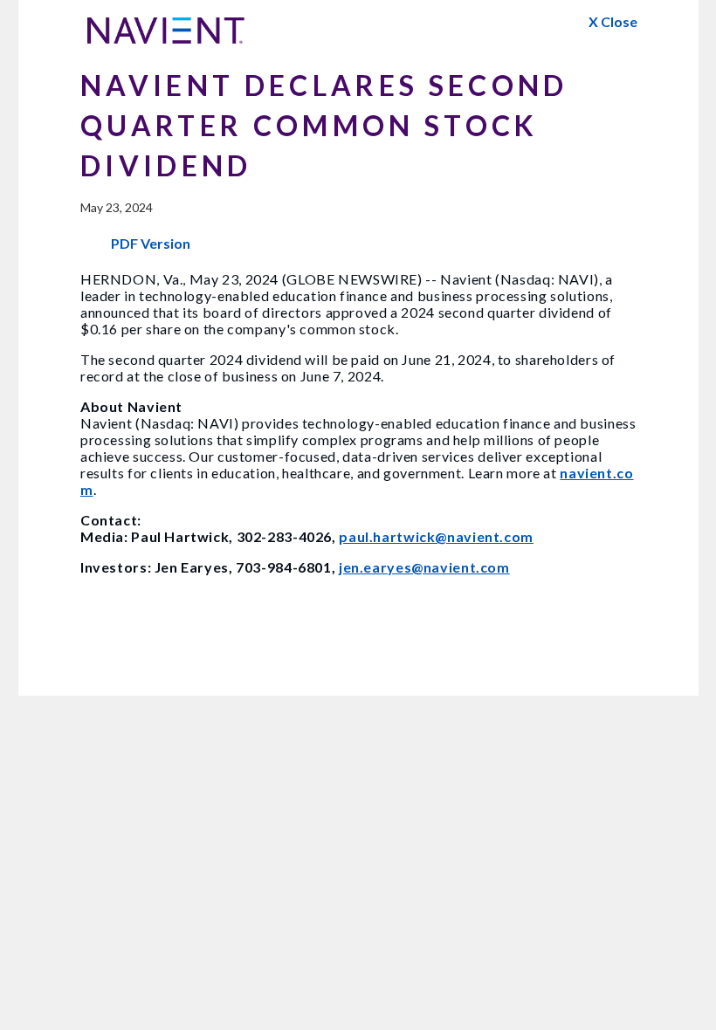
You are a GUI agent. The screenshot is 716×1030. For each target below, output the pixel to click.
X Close (613, 21)
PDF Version (150, 243)
